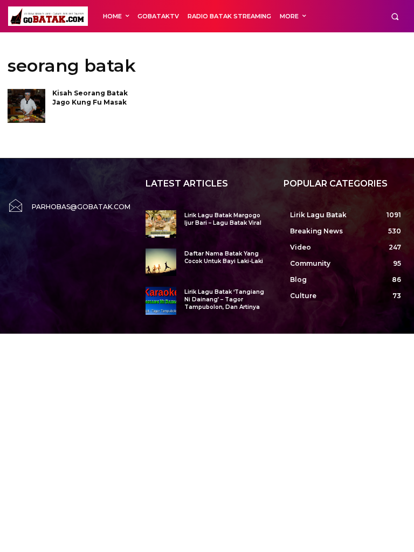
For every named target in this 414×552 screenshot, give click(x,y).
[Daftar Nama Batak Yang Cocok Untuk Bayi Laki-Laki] (161, 262)
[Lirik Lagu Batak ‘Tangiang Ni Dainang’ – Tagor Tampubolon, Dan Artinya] (161, 300)
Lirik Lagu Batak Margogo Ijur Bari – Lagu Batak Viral (222, 219)
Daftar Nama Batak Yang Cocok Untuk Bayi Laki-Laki (223, 257)
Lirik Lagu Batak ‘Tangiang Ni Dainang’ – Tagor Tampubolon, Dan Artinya (224, 299)
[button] (395, 16)
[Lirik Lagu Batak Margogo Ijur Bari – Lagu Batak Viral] (161, 224)
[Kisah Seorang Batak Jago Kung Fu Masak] (26, 106)
